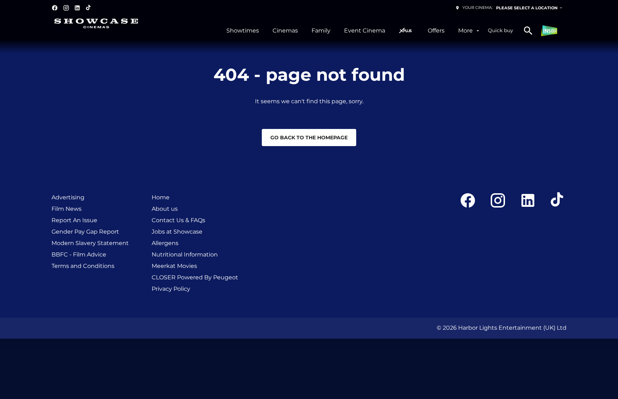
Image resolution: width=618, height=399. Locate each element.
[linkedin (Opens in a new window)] (77, 8)
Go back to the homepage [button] (309, 137)
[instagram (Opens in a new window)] (66, 8)
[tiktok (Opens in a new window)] (88, 8)
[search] (528, 30)
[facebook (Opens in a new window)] (55, 8)
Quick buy (500, 30)
